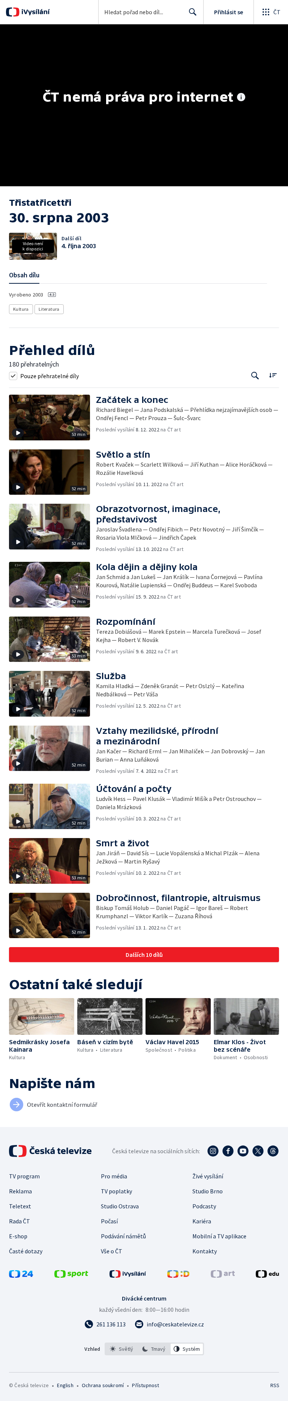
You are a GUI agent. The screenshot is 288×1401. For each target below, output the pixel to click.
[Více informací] (241, 98)
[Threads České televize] (273, 1151)
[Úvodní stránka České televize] (51, 1151)
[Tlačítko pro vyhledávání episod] (255, 376)
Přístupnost (145, 1385)
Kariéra (201, 1221)
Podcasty (204, 1206)
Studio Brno (207, 1191)
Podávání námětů (123, 1236)
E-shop (18, 1236)
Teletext (20, 1206)
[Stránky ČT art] (223, 1275)
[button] (52, 417)
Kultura (21, 309)
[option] (122, 1349)
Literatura (49, 309)
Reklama (20, 1191)
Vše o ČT (111, 1251)
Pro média (114, 1176)
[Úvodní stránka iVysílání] (34, 11)
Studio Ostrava (120, 1206)
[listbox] (154, 1349)
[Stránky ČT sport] (71, 1275)
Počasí (109, 1221)
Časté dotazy (25, 1251)
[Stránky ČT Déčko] (178, 1275)
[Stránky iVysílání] (128, 1275)
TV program (24, 1176)
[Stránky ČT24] (21, 1275)
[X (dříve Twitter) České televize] (258, 1151)
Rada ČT (19, 1221)
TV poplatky (116, 1191)
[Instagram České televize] (213, 1151)
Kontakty (204, 1251)
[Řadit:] (273, 375)
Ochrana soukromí (103, 1385)
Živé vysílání (207, 1176)
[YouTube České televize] (243, 1151)
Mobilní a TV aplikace (219, 1236)
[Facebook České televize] (228, 1151)
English (65, 1385)
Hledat (192, 11)
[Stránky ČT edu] (267, 1275)
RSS (274, 1385)
